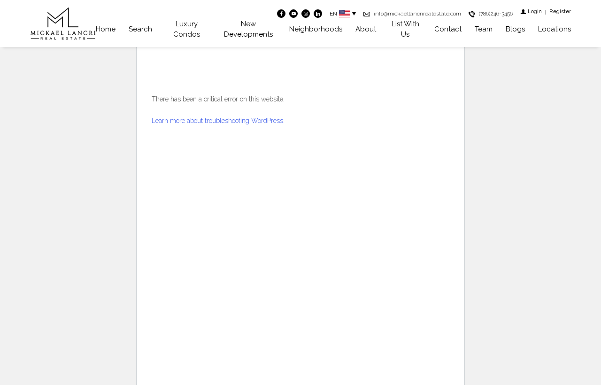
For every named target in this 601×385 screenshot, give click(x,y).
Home (106, 29)
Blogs (515, 29)
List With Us (405, 29)
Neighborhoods (315, 29)
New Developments (248, 29)
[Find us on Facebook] (281, 13)
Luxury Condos (186, 29)
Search (140, 29)
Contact (448, 29)
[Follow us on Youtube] (293, 13)
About (365, 29)
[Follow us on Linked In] (318, 13)
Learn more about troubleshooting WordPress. (218, 120)
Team (484, 29)
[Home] (63, 23)
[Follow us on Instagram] (305, 13)
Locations (554, 29)
